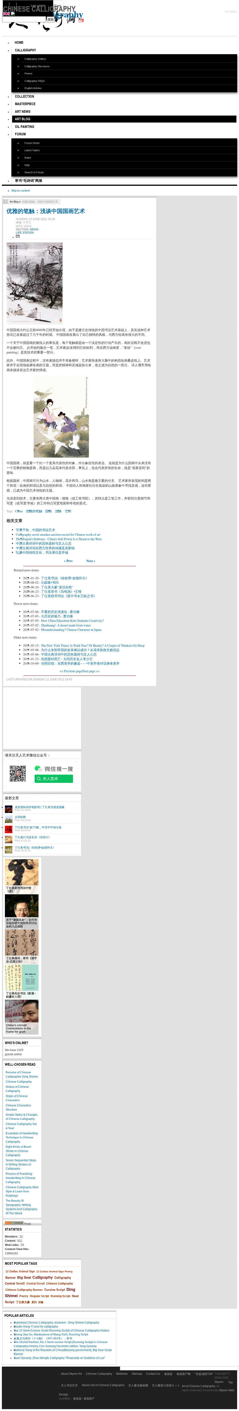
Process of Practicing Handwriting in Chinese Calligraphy (20, 1178)
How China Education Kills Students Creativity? (72, 620)
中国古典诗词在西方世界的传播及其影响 (45, 548)
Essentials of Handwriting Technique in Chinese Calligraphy (22, 1137)
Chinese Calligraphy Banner (24, 1289)
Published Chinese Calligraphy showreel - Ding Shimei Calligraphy (56, 1322)
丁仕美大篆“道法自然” (57, 587)
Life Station (25, 232)
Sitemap (137, 1373)
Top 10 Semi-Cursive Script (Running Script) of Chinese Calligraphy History (61, 1330)
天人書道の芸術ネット (166, 1385)
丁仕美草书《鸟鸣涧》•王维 (61, 591)
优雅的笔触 (34, 511)
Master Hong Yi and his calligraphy (36, 1326)
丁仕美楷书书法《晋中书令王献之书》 (69, 596)
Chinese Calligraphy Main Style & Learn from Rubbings (22, 1191)
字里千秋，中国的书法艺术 (35, 530)
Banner (10, 1277)
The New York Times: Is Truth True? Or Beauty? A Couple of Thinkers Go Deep (92, 645)
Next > (90, 561)
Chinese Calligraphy (19, 1081)
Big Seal (24, 1277)
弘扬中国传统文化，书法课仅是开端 (42, 552)
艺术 (68, 511)
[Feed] (14, 1223)
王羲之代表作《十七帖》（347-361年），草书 (43, 1338)
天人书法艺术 (69, 1385)
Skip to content (20, 190)
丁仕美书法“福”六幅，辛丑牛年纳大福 (38, 827)
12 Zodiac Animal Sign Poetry (54, 1271)
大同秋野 (20, 817)
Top (230, 1382)
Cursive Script (54, 1289)
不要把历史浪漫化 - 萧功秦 (60, 611)
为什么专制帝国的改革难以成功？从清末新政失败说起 (80, 650)
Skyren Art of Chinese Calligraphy (103, 1385)
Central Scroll (35, 1283)
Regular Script (39, 1296)
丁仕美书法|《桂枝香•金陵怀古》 (65, 578)
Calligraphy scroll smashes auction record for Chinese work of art (58, 534)
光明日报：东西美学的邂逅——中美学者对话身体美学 (80, 663)
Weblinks (122, 1373)
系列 (34, 1302)
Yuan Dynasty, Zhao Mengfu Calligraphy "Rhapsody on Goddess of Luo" (59, 1358)
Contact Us (153, 1373)
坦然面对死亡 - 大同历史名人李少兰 (67, 659)
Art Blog (14, 201)
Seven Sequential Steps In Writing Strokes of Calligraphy (21, 1164)
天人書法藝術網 (138, 1385)
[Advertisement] (42, 718)
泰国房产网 (183, 1374)
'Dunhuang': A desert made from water (66, 625)
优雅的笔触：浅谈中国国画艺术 (46, 211)
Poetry (23, 1296)
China (19, 511)
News (34, 229)
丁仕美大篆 (23, 1302)
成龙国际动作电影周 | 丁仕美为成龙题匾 (39, 807)
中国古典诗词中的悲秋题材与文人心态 (43, 543)
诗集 (40, 1302)
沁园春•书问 (50, 582)
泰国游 (168, 1374)
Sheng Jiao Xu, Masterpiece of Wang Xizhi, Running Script (51, 1334)
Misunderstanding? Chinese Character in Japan (71, 629)
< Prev (68, 561)
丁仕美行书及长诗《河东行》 (33, 837)
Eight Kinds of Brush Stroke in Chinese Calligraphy (18, 1151)
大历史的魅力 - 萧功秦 (57, 616)
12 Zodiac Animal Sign (20, 1271)
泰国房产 (89, 1398)
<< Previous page (71, 671)
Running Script (60, 1296)
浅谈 (58, 511)
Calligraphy (42, 1277)
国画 (48, 511)
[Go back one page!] (5, 201)
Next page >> (91, 671)
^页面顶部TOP (203, 1374)
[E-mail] (18, 237)
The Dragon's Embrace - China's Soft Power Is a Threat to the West (59, 539)
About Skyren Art (71, 1373)
